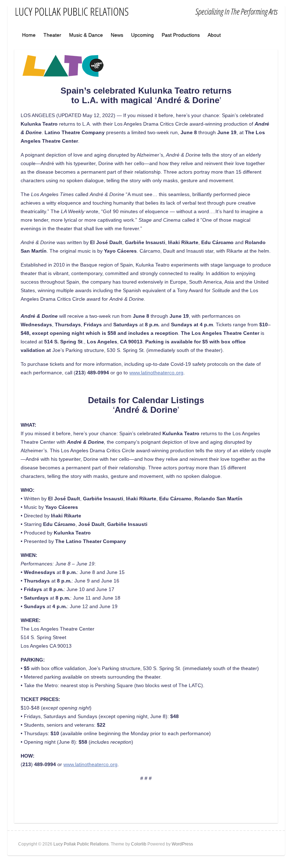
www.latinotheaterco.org (156, 372)
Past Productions (181, 35)
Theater (52, 35)
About (214, 35)
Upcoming (142, 35)
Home (29, 35)
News (117, 35)
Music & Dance (86, 35)
